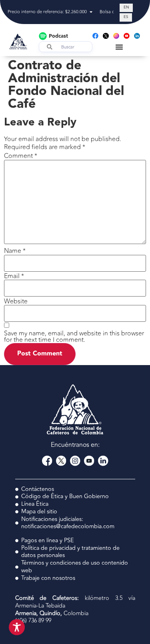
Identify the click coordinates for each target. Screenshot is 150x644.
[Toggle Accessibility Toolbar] (17, 627)
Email (14, 276)
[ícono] (106, 36)
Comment (20, 156)
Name (15, 251)
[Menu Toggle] (119, 47)
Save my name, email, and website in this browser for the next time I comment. (74, 336)
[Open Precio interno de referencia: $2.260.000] (91, 12)
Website (16, 301)
